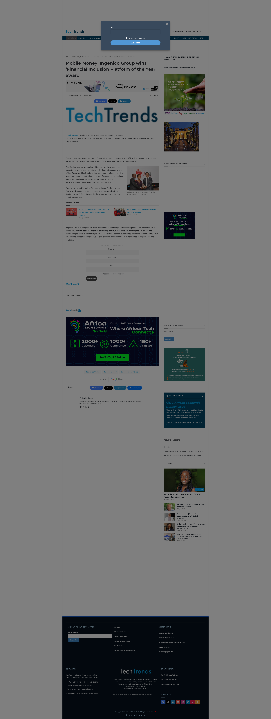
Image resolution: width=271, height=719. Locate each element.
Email (113, 28)
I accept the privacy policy (136, 38)
